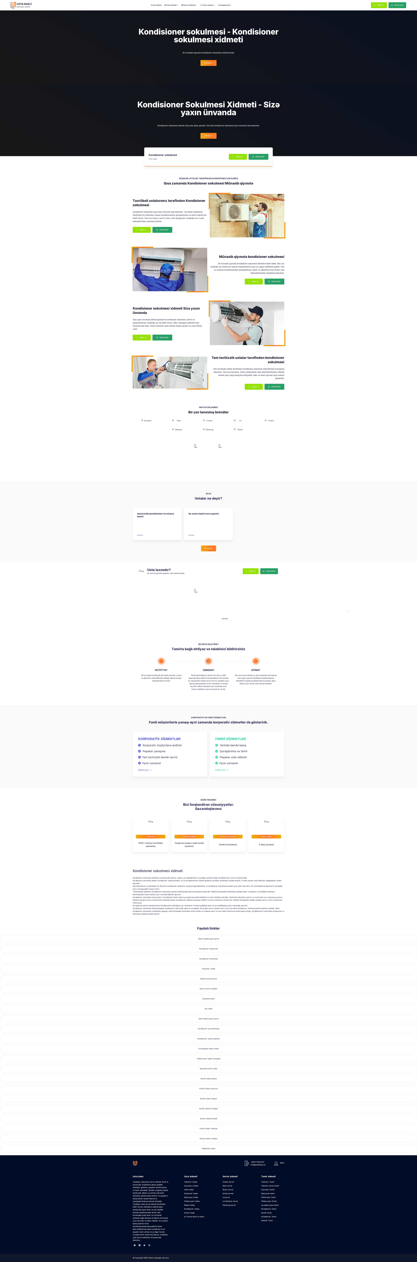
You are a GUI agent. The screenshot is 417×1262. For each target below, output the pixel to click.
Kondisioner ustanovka (208, 949)
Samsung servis (229, 1205)
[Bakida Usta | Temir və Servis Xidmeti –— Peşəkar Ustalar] (135, 1163)
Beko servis (227, 1186)
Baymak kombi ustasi (208, 1069)
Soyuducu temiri (268, 1189)
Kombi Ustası (189, 1213)
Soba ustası (189, 1189)
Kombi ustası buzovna (208, 1089)
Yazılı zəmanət (151, 763)
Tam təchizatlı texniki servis (159, 757)
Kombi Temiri (266, 1213)
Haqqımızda (225, 5)
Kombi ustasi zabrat (208, 1079)
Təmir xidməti (207, 5)
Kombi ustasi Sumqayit (208, 1108)
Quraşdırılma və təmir (233, 751)
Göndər (225, 619)
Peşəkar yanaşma (153, 751)
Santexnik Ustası (191, 1193)
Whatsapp (398, 5)
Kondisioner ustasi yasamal (208, 1039)
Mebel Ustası (189, 1205)
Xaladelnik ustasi (208, 1148)
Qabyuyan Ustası (191, 1197)
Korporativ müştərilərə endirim (162, 745)
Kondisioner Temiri (268, 1209)
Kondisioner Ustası (191, 1209)
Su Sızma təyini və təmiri (194, 1217)
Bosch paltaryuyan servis (208, 939)
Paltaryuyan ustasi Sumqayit (208, 1059)
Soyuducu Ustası (191, 1186)
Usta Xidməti (171, 5)
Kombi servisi (228, 1193)
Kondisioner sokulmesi (208, 959)
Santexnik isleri (208, 999)
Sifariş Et (208, 63)
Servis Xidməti (189, 5)
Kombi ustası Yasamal (208, 1128)
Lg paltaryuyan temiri (270, 1205)
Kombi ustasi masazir (208, 1099)
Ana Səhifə (157, 5)
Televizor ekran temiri (270, 1186)
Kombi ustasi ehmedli (208, 1118)
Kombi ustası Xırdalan (208, 1138)
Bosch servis (228, 1189)
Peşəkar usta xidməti (233, 757)
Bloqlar (208, 548)
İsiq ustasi (208, 1009)
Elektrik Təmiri (267, 1220)
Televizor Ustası (190, 1182)
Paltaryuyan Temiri (269, 1201)
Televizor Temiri (267, 1182)
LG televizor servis (230, 1201)
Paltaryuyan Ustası (192, 1201)
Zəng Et (380, 5)
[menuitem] (156, 5)
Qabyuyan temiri (268, 1193)
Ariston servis (228, 1182)
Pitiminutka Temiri (268, 1197)
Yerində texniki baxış (232, 745)
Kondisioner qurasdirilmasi (208, 1029)
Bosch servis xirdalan (208, 989)
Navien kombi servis (208, 979)
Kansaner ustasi (208, 969)
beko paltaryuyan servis (208, 1019)
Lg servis (226, 1197)
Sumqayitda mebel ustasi (208, 1049)
